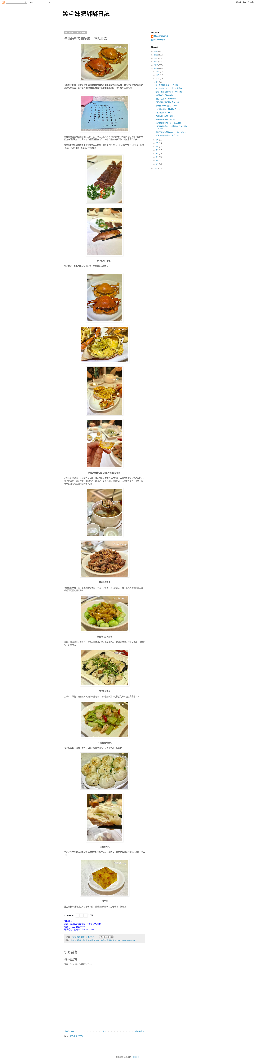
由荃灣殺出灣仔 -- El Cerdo (166, 120)
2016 (156, 168)
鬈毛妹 (109, 940)
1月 (157, 164)
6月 (157, 147)
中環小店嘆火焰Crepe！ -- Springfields (171, 132)
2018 (156, 65)
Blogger (136, 1057)
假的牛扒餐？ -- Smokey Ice (167, 99)
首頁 (104, 1032)
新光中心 (97, 940)
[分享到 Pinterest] (112, 936)
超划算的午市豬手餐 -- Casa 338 (168, 123)
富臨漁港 (78, 940)
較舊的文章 (139, 1032)
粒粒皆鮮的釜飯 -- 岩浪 (165, 95)
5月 (157, 150)
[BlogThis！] (103, 936)
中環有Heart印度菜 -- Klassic (167, 106)
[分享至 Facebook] (109, 936)
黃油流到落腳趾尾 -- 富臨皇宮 (167, 136)
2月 (157, 160)
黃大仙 (84, 940)
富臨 (72, 940)
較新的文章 (69, 1032)
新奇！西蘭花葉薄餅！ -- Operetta (169, 92)
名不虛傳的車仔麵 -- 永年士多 (167, 102)
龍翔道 (103, 940)
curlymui (118, 940)
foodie (124, 940)
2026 (156, 51)
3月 (157, 157)
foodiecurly (131, 940)
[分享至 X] (106, 936)
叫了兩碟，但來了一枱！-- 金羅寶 (169, 88)
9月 (157, 82)
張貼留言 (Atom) (76, 1036)
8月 (157, 140)
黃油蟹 (90, 940)
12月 (158, 72)
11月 (158, 75)
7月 (157, 143)
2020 (156, 58)
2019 (156, 62)
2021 (156, 55)
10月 (158, 79)
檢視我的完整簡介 (158, 40)
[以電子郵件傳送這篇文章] (100, 936)
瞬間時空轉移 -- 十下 (164, 113)
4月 (157, 154)
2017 (156, 69)
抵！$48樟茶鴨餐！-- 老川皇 (167, 85)
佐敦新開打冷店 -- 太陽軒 (165, 116)
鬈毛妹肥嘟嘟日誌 (86, 14)
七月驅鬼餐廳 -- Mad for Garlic (167, 109)
